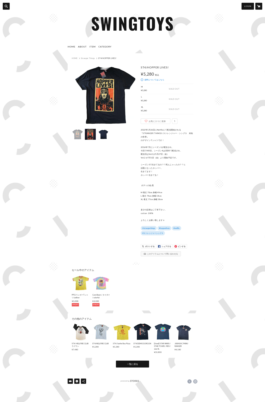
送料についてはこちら (154, 79)
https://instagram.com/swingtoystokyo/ (195, 381)
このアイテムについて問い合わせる (162, 254)
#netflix (176, 228)
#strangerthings (148, 228)
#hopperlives (164, 228)
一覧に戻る (132, 364)
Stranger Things (88, 58)
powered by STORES (129, 381)
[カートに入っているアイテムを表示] (258, 6)
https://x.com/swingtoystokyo (189, 381)
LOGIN (247, 6)
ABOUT (82, 46)
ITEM (92, 46)
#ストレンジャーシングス (152, 233)
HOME (71, 46)
